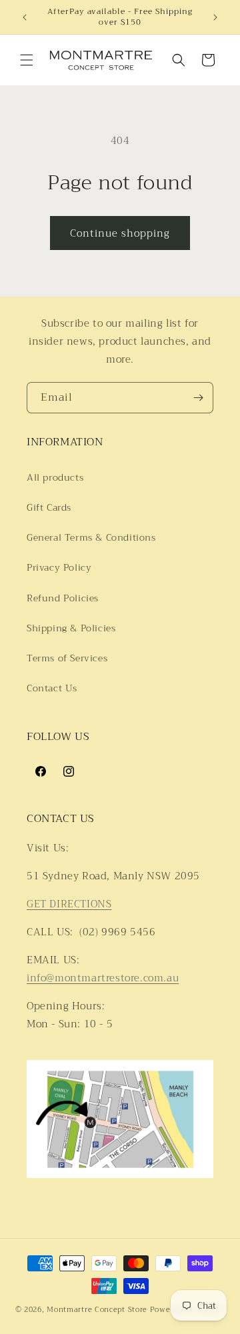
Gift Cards (49, 507)
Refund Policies (63, 598)
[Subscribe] (198, 397)
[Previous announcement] (24, 17)
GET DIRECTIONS (69, 904)
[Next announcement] (215, 17)
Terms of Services (67, 658)
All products (55, 477)
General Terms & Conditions (91, 537)
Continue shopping (120, 233)
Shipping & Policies (71, 628)
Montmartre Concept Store (97, 1309)
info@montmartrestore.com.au (103, 978)
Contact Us (52, 688)
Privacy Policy (59, 567)
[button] (26, 60)
